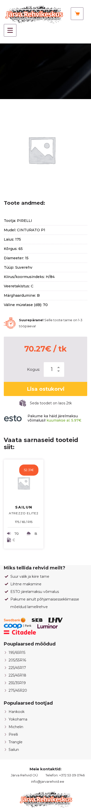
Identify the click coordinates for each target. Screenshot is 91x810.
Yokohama (18, 719)
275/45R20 (18, 690)
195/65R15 (17, 652)
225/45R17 (17, 667)
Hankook (17, 711)
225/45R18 (17, 675)
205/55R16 (17, 660)
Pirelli (13, 734)
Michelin (16, 727)
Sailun (14, 749)
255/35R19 (17, 683)
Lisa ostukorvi (45, 389)
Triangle (15, 742)
